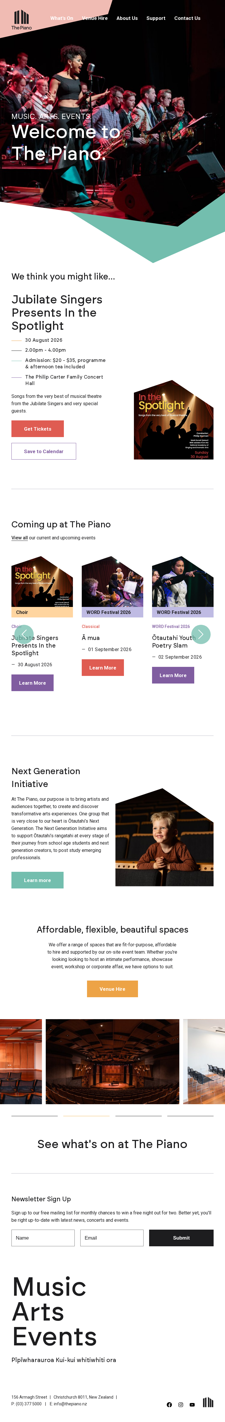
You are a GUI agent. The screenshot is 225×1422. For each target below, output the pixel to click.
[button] (24, 634)
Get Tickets (37, 429)
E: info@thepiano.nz (68, 1404)
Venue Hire (95, 18)
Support (156, 18)
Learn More (32, 683)
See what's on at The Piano (112, 1144)
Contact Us (187, 18)
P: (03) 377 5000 (26, 1404)
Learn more (37, 880)
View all (19, 538)
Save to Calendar (44, 451)
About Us (127, 18)
